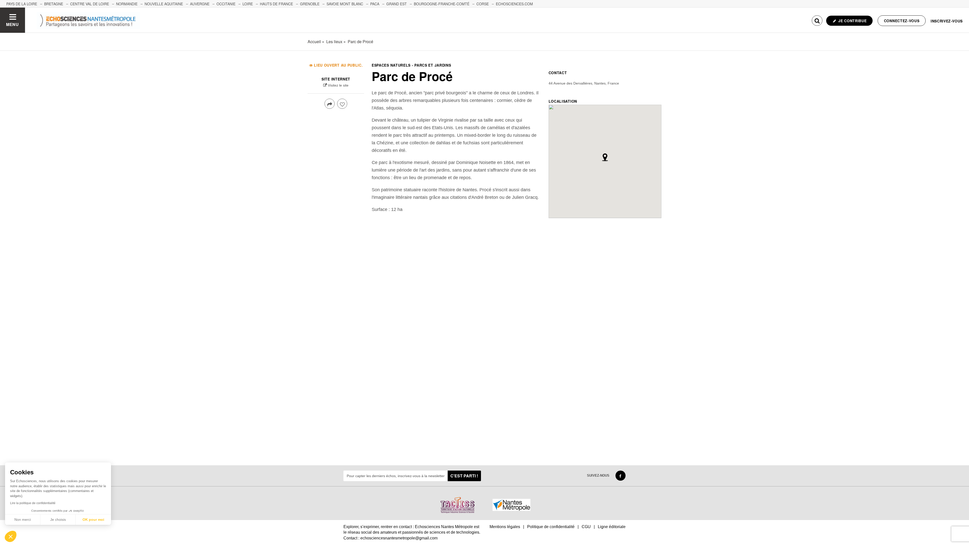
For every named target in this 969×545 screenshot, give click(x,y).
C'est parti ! (464, 476)
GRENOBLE (309, 3)
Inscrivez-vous (947, 20)
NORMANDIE (127, 3)
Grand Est (396, 3)
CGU (586, 527)
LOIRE (248, 3)
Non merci (22, 519)
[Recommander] (342, 104)
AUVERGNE (199, 3)
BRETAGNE (53, 3)
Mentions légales (505, 527)
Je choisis (58, 519)
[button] (11, 536)
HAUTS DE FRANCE (276, 3)
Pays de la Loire (21, 3)
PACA (374, 3)
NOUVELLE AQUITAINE (164, 3)
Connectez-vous (902, 20)
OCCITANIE (226, 3)
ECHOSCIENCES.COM (514, 3)
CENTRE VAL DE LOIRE (89, 3)
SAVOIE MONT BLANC (345, 3)
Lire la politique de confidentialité (33, 503)
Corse (482, 3)
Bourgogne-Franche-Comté (441, 3)
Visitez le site (338, 85)
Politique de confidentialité (551, 527)
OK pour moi (93, 519)
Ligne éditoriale (612, 527)
